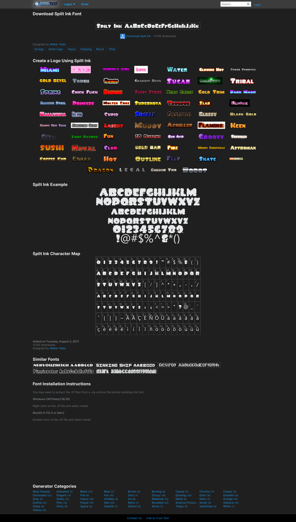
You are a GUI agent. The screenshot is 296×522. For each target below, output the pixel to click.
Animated (65, 491)
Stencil (134, 506)
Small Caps (55, 49)
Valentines (208, 506)
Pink (62, 502)
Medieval (160, 499)
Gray (38, 499)
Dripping (86, 49)
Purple (87, 502)
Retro (133, 502)
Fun (109, 495)
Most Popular (41, 491)
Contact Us (134, 518)
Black (86, 491)
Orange (230, 499)
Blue (109, 491)
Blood (100, 49)
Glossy (158, 495)
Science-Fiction (187, 502)
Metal (181, 499)
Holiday (111, 499)
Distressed (42, 495)
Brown (134, 491)
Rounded (160, 502)
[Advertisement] (16, 62)
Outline (40, 502)
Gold (205, 495)
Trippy (182, 506)
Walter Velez (58, 44)
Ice (132, 499)
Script (205, 502)
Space (86, 506)
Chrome (206, 491)
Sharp (38, 506)
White (228, 506)
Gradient (230, 495)
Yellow (39, 510)
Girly (133, 495)
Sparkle (111, 506)
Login (257, 4)
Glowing (184, 495)
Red (109, 502)
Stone (157, 506)
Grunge (39, 49)
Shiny (62, 506)
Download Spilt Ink (138, 36)
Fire (84, 495)
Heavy (72, 49)
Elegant (64, 495)
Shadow (231, 502)
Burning (158, 491)
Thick (111, 49)
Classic (229, 491)
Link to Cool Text (157, 518)
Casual (182, 491)
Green (63, 499)
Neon (204, 499)
